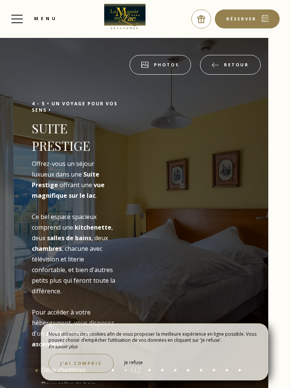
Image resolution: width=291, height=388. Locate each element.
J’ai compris (81, 363)
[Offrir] (201, 18)
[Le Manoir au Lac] (125, 17)
